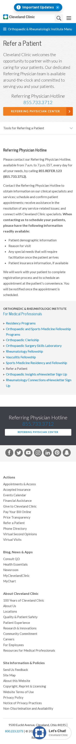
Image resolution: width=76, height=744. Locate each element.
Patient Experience (16, 623)
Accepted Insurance (17, 490)
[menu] (69, 18)
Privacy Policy (13, 697)
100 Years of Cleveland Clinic (23, 600)
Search (59, 18)
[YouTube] (28, 453)
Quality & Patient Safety (20, 617)
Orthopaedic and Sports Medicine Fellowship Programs (38, 332)
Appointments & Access (19, 484)
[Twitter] (19, 453)
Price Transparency (16, 517)
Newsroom (10, 570)
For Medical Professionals (22, 314)
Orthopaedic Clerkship (22, 340)
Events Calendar (14, 495)
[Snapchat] (67, 453)
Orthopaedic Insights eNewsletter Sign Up (36, 374)
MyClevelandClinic (16, 576)
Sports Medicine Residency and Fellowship (36, 363)
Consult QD (11, 559)
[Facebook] (9, 453)
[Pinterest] (57, 453)
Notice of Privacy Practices (22, 703)
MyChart (9, 581)
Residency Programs (21, 323)
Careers (8, 639)
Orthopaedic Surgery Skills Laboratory (34, 345)
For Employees (13, 645)
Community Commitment (20, 634)
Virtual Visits (12, 540)
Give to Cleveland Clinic (20, 506)
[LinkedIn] (47, 453)
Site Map (9, 675)
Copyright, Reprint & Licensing (24, 686)
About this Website (16, 681)
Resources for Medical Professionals (29, 650)
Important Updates (38, 7)
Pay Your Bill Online (17, 512)
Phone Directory (15, 529)
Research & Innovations (20, 628)
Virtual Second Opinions (20, 534)
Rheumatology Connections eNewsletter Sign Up (38, 383)
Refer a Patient (16, 368)
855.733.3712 (38, 102)
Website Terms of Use (18, 692)
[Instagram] (38, 453)
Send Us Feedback (15, 670)
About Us (9, 606)
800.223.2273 (14, 731)
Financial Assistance (17, 501)
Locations (10, 611)
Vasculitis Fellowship (21, 357)
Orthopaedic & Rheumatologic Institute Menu (39, 29)
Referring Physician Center (35, 111)
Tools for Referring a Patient (23, 128)
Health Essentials (15, 564)
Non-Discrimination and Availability (28, 708)
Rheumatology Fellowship (24, 351)
